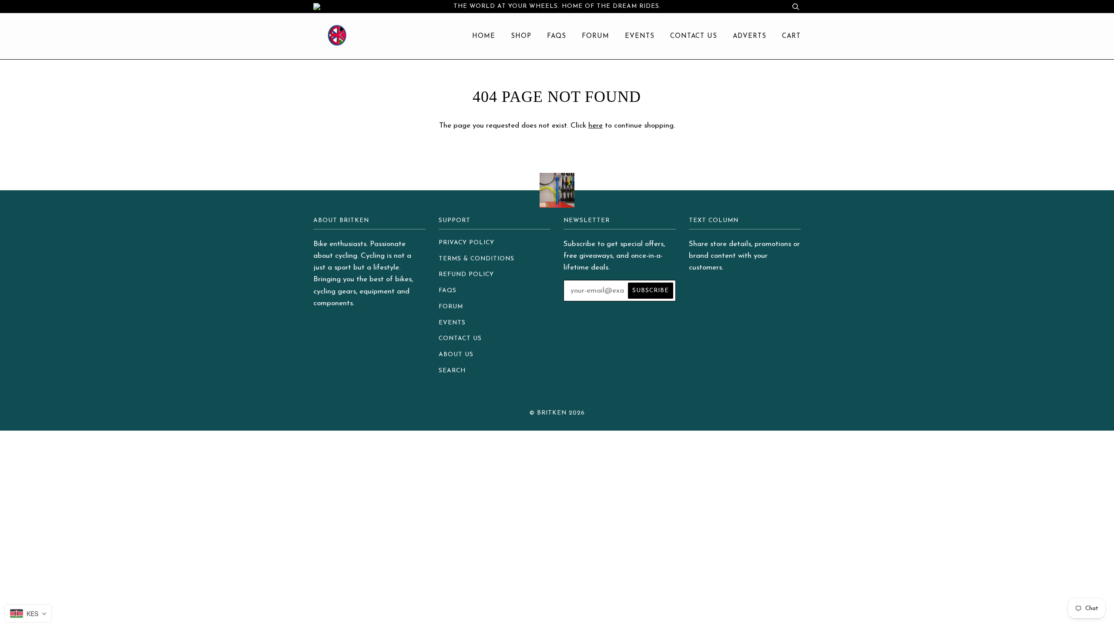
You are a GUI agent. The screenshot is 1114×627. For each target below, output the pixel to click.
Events (639, 36)
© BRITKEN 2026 (557, 413)
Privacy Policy (466, 243)
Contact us (693, 36)
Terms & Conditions (476, 259)
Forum (595, 36)
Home (483, 36)
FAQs (556, 36)
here (595, 125)
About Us (456, 354)
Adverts (749, 36)
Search (452, 371)
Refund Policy (466, 274)
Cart (791, 36)
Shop (521, 36)
